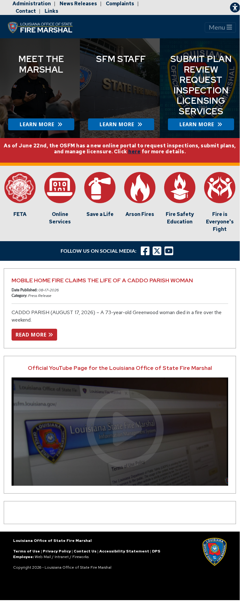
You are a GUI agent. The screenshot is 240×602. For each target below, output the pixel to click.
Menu (218, 28)
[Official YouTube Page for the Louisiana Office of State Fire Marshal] (120, 431)
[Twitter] (158, 251)
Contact (26, 11)
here (134, 151)
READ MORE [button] (32, 334)
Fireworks (80, 556)
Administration (31, 3)
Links (51, 11)
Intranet (62, 556)
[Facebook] (145, 251)
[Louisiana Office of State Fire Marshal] (44, 27)
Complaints (120, 3)
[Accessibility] (235, 7)
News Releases (78, 3)
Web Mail (43, 556)
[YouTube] (170, 251)
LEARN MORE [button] (38, 124)
